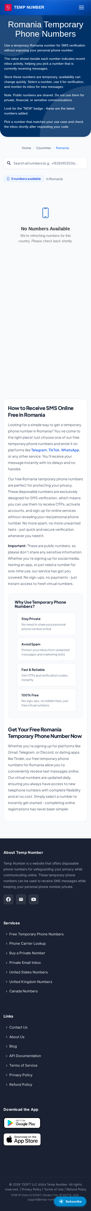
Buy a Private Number (27, 953)
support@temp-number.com (46, 1199)
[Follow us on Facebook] (8, 899)
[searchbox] (49, 163)
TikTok (54, 450)
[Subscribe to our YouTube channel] (33, 899)
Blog (13, 1046)
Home (26, 148)
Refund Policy (20, 1084)
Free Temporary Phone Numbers (36, 934)
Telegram (39, 450)
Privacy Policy (20, 1075)
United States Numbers (28, 972)
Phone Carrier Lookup (27, 943)
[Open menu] (81, 7)
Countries (43, 148)
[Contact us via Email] (21, 899)
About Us (16, 1037)
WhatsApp (70, 450)
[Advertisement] (45, 338)
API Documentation (25, 1056)
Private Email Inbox (25, 962)
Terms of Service (23, 1065)
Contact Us (18, 1027)
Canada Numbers (23, 991)
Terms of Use (54, 1189)
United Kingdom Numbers (30, 981)
